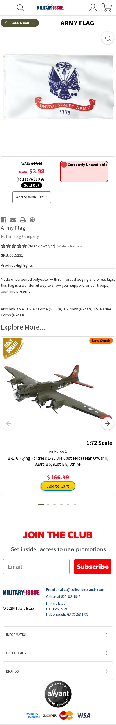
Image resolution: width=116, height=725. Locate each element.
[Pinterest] (32, 220)
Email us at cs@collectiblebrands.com (75, 589)
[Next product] (107, 423)
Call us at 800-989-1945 (63, 596)
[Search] (20, 8)
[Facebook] (3, 220)
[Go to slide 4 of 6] (61, 504)
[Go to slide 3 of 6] (54, 504)
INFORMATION (17, 634)
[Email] (13, 220)
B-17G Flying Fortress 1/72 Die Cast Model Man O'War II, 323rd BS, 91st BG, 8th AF (58, 461)
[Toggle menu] (5, 8)
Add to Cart (58, 486)
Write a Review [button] (69, 246)
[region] (58, 87)
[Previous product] (8, 423)
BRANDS (12, 671)
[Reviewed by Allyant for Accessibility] (58, 694)
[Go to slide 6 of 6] (75, 504)
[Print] (23, 220)
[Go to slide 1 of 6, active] (41, 504)
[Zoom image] (107, 38)
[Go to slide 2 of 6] (47, 504)
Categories (16, 653)
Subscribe (93, 566)
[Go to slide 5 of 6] (68, 504)
